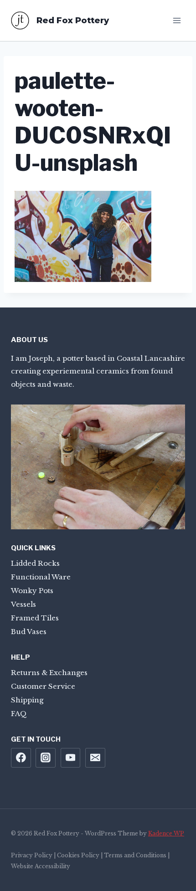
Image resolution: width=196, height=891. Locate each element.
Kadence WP (166, 833)
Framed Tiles (35, 618)
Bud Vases (28, 631)
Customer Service (43, 686)
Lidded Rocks (35, 563)
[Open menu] (176, 20)
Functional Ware (41, 577)
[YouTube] (71, 758)
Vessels (23, 604)
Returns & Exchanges (49, 672)
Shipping (27, 700)
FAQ (19, 713)
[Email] (95, 758)
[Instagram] (46, 758)
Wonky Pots (32, 590)
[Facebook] (21, 758)
